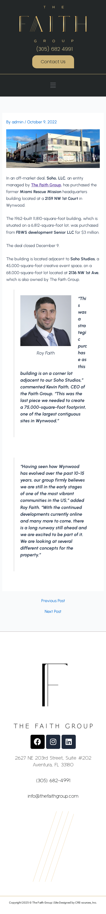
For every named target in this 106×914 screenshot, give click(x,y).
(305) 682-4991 (53, 780)
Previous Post (53, 601)
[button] (53, 85)
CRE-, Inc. (86, 902)
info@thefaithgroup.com (53, 796)
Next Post (53, 611)
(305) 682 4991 (54, 49)
